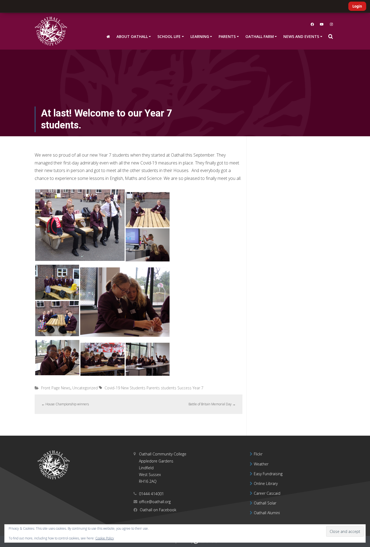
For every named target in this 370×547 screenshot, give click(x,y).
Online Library (266, 483)
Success (184, 387)
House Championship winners (65, 404)
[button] (330, 36)
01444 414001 (151, 493)
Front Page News (55, 387)
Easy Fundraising (268, 473)
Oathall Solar (265, 503)
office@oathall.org (155, 501)
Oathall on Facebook (157, 509)
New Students (133, 387)
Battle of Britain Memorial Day (212, 404)
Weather (261, 464)
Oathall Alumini (267, 512)
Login (357, 6)
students (168, 387)
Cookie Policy (104, 538)
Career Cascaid (267, 493)
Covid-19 (112, 387)
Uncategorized (85, 387)
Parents (153, 387)
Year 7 (198, 387)
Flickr (258, 454)
